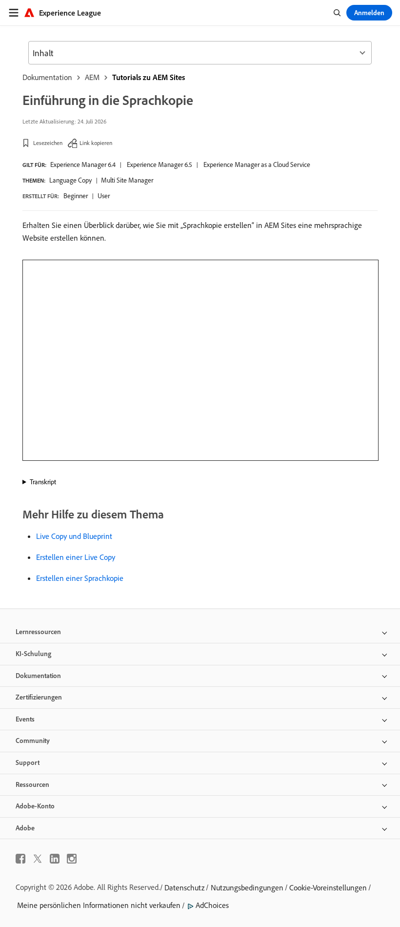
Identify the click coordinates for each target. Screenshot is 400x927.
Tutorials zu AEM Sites (148, 77)
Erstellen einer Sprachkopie (79, 578)
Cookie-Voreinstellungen (328, 887)
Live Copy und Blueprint (74, 536)
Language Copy (70, 180)
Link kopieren (96, 142)
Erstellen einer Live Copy (75, 557)
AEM (92, 77)
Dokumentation (47, 77)
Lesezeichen (47, 142)
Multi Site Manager (127, 180)
